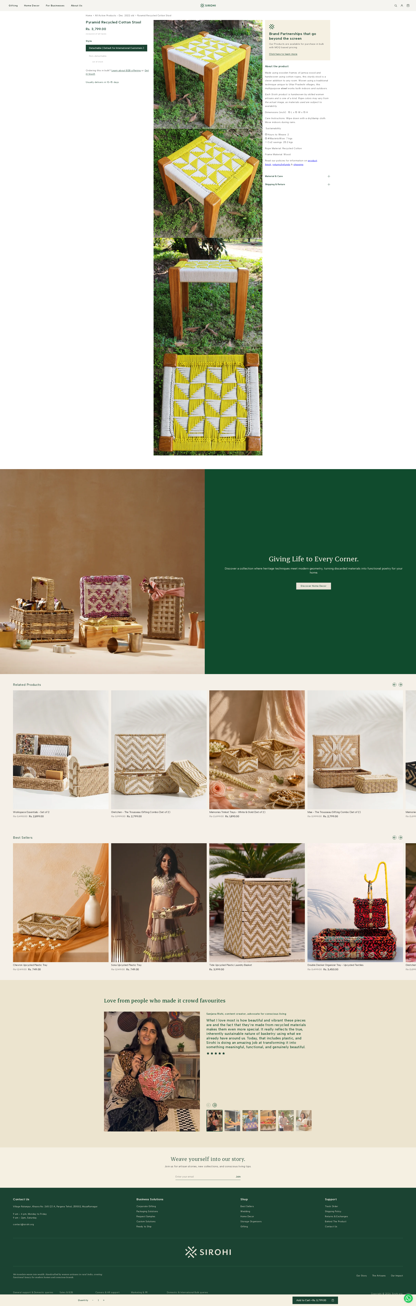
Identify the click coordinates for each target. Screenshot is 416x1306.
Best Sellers (22, 837)
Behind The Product (335, 1221)
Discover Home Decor (313, 586)
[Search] (395, 5)
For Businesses (55, 5)
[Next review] (215, 1105)
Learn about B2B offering (126, 70)
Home (89, 15)
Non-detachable (97, 56)
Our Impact (397, 1275)
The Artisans (379, 1275)
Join (238, 1176)
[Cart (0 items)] (408, 5)
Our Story (361, 1275)
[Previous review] (208, 1105)
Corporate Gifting (146, 1206)
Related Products (27, 685)
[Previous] (394, 684)
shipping (298, 164)
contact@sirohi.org (23, 1224)
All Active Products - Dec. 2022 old (114, 15)
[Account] (401, 5)
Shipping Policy (333, 1211)
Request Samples (145, 1216)
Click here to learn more (283, 54)
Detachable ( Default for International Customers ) (116, 48)
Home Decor (31, 5)
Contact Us (331, 1226)
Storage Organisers (251, 1221)
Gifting (13, 5)
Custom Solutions (146, 1221)
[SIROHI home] (208, 5)
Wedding (245, 1211)
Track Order (331, 1206)
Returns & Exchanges (336, 1216)
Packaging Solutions (147, 1211)
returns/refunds (281, 164)
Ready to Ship (144, 1226)
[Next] (400, 684)
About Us (76, 5)
